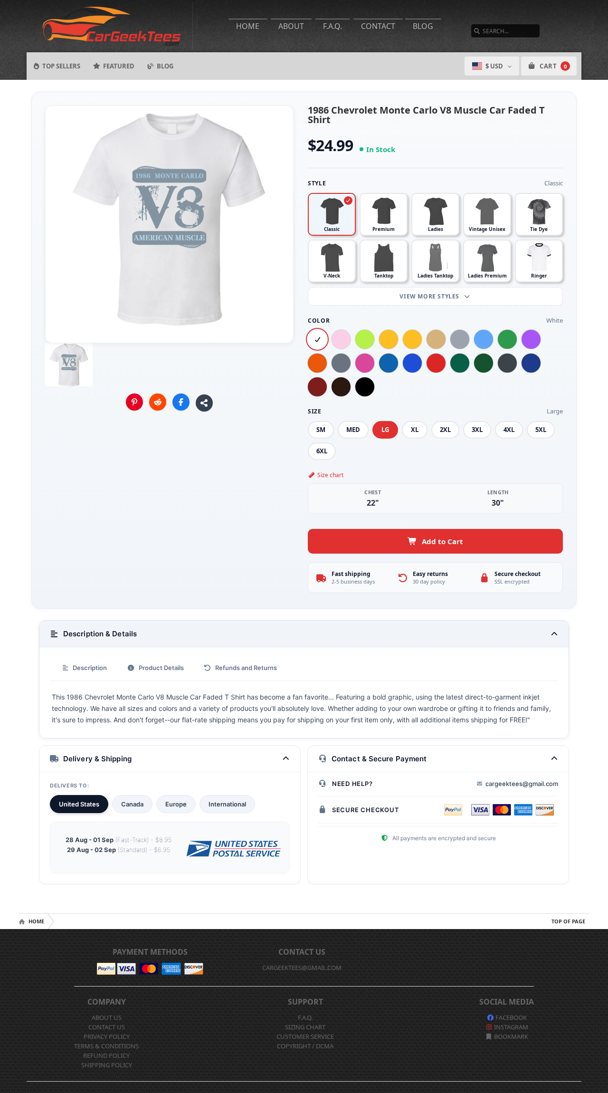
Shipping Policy (106, 1065)
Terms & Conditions (106, 1046)
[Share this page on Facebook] (181, 402)
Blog (423, 26)
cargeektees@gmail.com (521, 783)
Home (247, 26)
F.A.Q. (332, 26)
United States (79, 804)
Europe (176, 804)
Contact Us (106, 1027)
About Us (107, 1017)
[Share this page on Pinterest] (134, 402)
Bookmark (510, 1036)
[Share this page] (204, 403)
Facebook (510, 1017)
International (227, 804)
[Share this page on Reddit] (157, 402)
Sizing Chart (305, 1027)
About (291, 26)
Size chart (330, 475)
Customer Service (305, 1036)
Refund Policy (106, 1055)
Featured (118, 66)
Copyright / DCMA (305, 1046)
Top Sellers (61, 66)
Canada (132, 804)
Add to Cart (442, 541)
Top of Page (568, 921)
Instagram (510, 1027)
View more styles (430, 296)
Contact (378, 26)
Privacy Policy (107, 1036)
